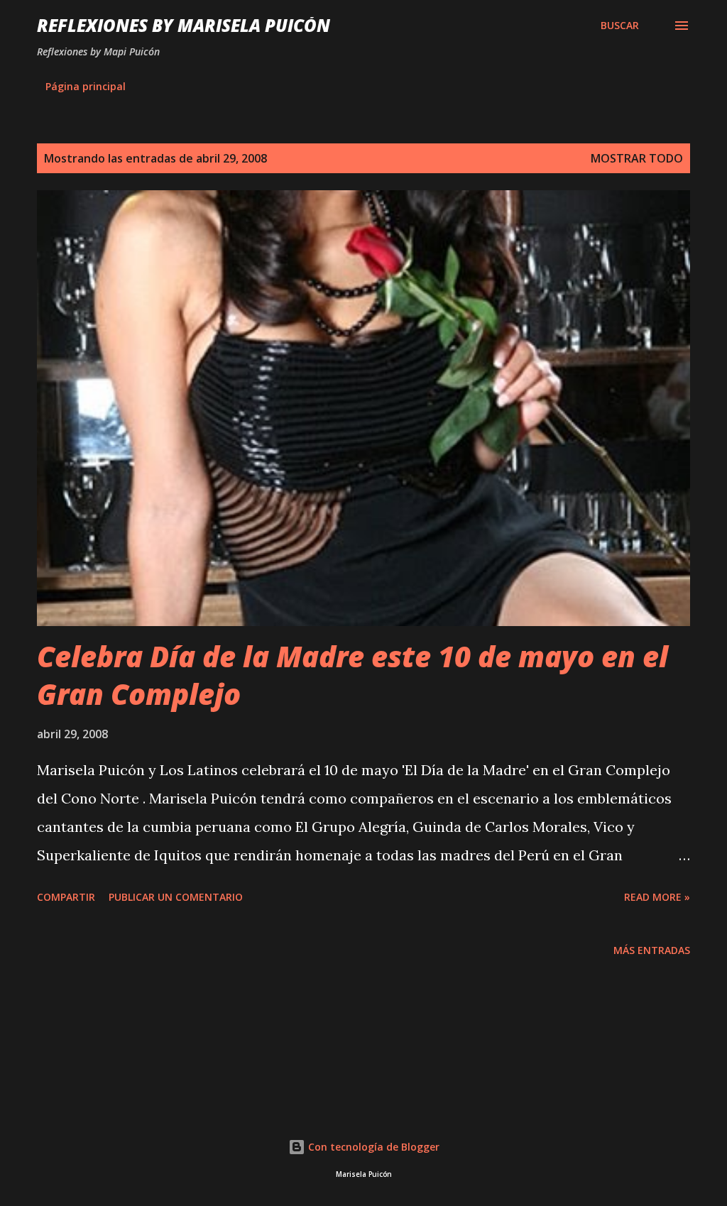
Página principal (85, 86)
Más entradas (651, 950)
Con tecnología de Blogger (372, 1146)
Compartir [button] (66, 897)
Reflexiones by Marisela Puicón (183, 25)
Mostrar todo (637, 158)
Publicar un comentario (176, 897)
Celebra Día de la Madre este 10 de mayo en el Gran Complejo (352, 675)
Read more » (657, 897)
